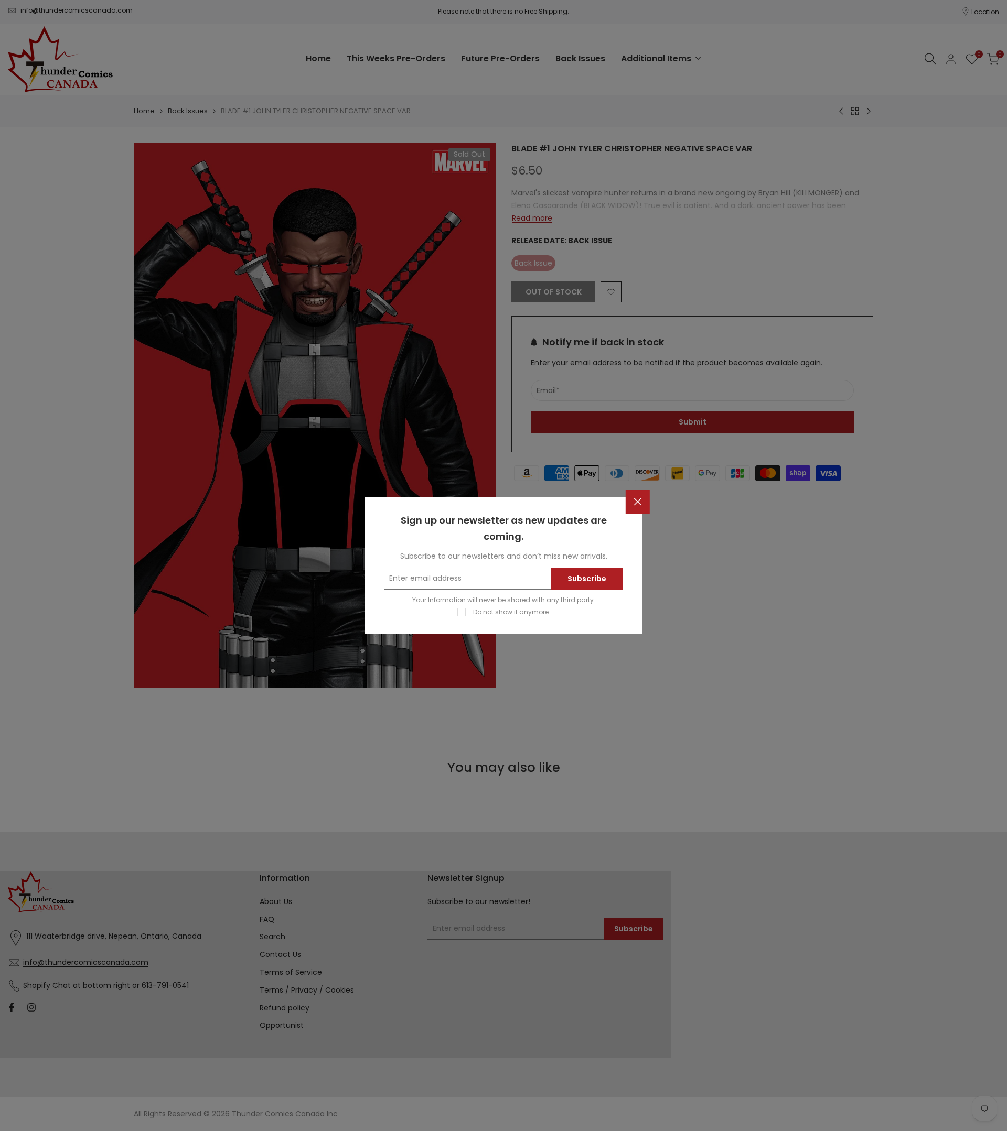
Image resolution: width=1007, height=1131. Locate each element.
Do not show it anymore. (511, 611)
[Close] (638, 502)
